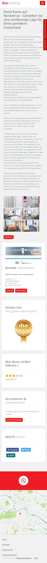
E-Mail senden (21, 290)
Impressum (45, 44)
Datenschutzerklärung (45, 29)
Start (4, 539)
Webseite (10, 290)
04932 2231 (13, 283)
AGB (36, 558)
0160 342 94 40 (14, 285)
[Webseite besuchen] (23, 255)
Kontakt (6, 544)
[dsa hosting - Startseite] (13, 3)
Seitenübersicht (9, 555)
